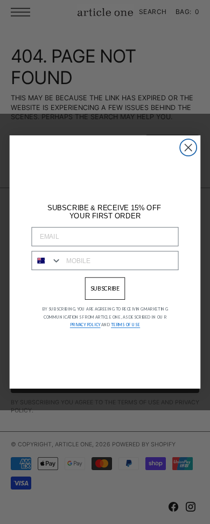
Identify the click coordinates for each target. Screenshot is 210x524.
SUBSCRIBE (105, 288)
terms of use (125, 324)
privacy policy (85, 324)
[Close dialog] (188, 147)
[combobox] (46, 261)
